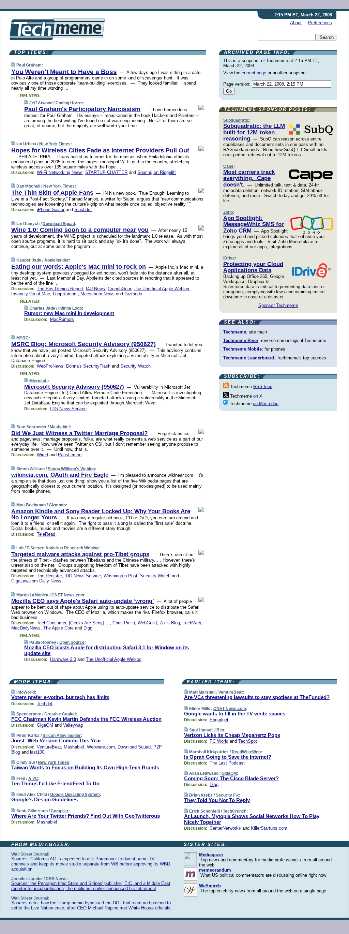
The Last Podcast (227, 763)
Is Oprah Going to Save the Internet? (227, 757)
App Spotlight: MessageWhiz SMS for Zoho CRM (253, 224)
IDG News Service (68, 408)
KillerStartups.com (269, 828)
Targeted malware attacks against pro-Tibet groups (80, 554)
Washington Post (120, 575)
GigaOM (45, 725)
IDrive (229, 258)
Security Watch (135, 366)
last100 (37, 752)
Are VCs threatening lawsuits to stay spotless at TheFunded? (257, 697)
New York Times (55, 144)
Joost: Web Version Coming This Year (56, 740)
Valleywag (73, 725)
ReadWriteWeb (246, 752)
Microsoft (38, 381)
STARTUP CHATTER (106, 172)
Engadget (219, 719)
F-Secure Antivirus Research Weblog (62, 548)
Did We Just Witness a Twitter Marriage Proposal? (79, 433)
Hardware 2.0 (63, 659)
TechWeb (192, 622)
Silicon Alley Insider (62, 735)
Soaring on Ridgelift (156, 172)
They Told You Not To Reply (217, 800)
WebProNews (50, 366)
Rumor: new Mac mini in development (69, 313)
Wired (42, 454)
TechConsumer (51, 622)
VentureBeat (49, 747)
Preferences (320, 22)
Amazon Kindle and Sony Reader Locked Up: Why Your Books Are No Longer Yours (100, 514)
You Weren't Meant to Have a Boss (64, 71)
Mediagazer (211, 854)
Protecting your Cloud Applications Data (253, 267)
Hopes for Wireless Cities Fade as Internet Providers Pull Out (100, 150)
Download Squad (59, 224)
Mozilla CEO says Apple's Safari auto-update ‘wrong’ (82, 601)
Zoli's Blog (170, 622)
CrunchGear (119, 288)
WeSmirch (210, 885)
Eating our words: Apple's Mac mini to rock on (78, 266)
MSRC (22, 338)
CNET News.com (67, 595)
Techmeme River (240, 340)
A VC (33, 778)
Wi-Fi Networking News (59, 172)
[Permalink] (13, 65)
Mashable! (60, 427)
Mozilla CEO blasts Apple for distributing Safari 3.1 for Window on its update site (106, 650)
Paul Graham (29, 65)
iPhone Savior (50, 209)
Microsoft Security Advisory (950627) (74, 387)
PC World (219, 741)
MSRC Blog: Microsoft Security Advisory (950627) (83, 344)
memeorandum (215, 870)
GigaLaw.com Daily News (36, 580)
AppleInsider (56, 260)
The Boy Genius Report (60, 288)
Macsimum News (97, 293)
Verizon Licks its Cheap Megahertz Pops (232, 735)
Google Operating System (75, 794)
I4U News (95, 288)
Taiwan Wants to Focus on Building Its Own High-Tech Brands (85, 767)
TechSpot (247, 741)
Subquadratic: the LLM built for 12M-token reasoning (254, 132)
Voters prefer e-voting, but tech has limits (60, 697)
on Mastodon (265, 403)
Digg (88, 628)
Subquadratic (236, 120)
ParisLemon (69, 454)
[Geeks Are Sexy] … (89, 622)
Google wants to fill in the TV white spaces (234, 713)
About (296, 22)
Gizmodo (133, 293)
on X (257, 396)
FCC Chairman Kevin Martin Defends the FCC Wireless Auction (86, 719)
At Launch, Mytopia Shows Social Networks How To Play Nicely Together (251, 819)
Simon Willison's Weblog (71, 469)
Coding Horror (69, 103)
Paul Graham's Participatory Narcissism (82, 109)
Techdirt (44, 703)
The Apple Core (58, 628)
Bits (220, 730)
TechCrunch (234, 811)
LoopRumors (65, 293)
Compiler (60, 811)
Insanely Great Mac (30, 293)
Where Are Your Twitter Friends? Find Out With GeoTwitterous (85, 816)
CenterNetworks (225, 828)
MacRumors (62, 319)
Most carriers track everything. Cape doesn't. (249, 178)
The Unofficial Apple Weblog (161, 288)
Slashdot (83, 209)
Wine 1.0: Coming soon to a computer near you (80, 229)
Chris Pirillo (123, 622)
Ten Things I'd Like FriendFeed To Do (55, 783)
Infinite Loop (70, 308)
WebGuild (147, 622)
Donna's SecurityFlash (88, 366)
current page (254, 72)
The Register (49, 575)
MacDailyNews (26, 628)
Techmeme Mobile (242, 349)
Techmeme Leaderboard (248, 357)
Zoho (228, 212)
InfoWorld (25, 692)
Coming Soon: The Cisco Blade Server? (231, 778)
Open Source (72, 642)
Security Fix (227, 795)
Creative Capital (60, 714)
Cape (228, 166)
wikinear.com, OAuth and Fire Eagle (59, 475)
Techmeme (234, 332)
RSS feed (262, 386)
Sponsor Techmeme (278, 305)
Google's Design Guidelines (44, 799)
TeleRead (46, 534)
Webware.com (101, 747)
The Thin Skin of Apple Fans (52, 192)
